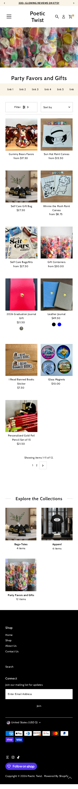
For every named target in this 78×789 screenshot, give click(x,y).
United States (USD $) (24, 722)
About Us (10, 645)
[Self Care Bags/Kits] (21, 243)
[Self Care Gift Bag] (21, 186)
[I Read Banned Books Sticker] (21, 360)
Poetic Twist (37, 16)
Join (39, 705)
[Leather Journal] (57, 294)
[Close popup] (71, 729)
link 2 (22, 89)
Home (9, 634)
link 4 (48, 89)
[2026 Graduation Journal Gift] (21, 294)
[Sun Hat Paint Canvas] (57, 134)
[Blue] (59, 324)
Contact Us (11, 651)
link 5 (60, 89)
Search (9, 666)
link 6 (73, 89)
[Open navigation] (9, 17)
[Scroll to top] (70, 778)
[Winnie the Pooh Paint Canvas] (57, 186)
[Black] (21, 328)
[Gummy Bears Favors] (21, 134)
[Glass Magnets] (57, 360)
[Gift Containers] (57, 243)
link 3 (35, 89)
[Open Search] (57, 16)
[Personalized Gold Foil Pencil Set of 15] (21, 416)
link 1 (10, 89)
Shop (8, 640)
